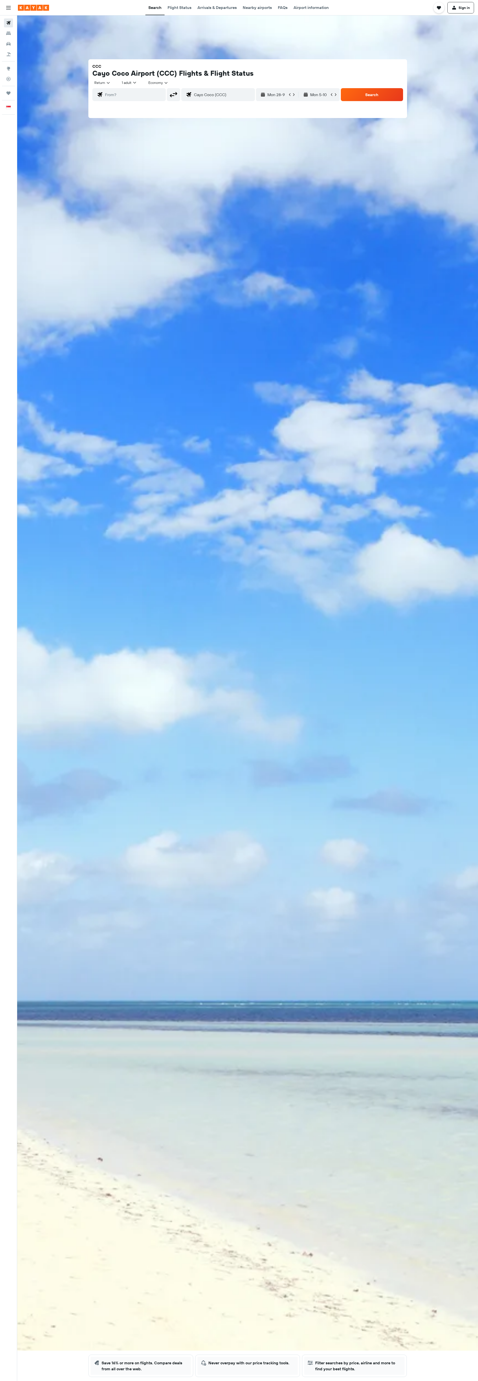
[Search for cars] (8, 44)
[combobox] (102, 82)
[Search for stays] (8, 33)
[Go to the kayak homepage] (33, 8)
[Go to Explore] (8, 68)
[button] (8, 7)
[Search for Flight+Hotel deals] (8, 54)
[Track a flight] (8, 79)
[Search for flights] (8, 23)
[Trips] (8, 93)
